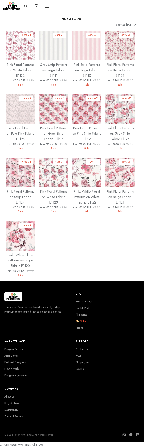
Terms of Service (13, 416)
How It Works (11, 369)
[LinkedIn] (138, 435)
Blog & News (11, 403)
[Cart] (36, 6)
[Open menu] (47, 6)
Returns (80, 369)
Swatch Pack (83, 308)
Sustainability (11, 410)
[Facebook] (131, 435)
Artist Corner (11, 356)
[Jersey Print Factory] (11, 6)
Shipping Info (83, 362)
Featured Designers (15, 362)
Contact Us (82, 349)
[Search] (26, 6)
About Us (9, 397)
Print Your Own (84, 301)
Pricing (79, 328)
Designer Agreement (15, 375)
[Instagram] (124, 435)
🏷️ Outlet (81, 321)
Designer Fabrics (13, 349)
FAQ (78, 356)
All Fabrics (81, 314)
